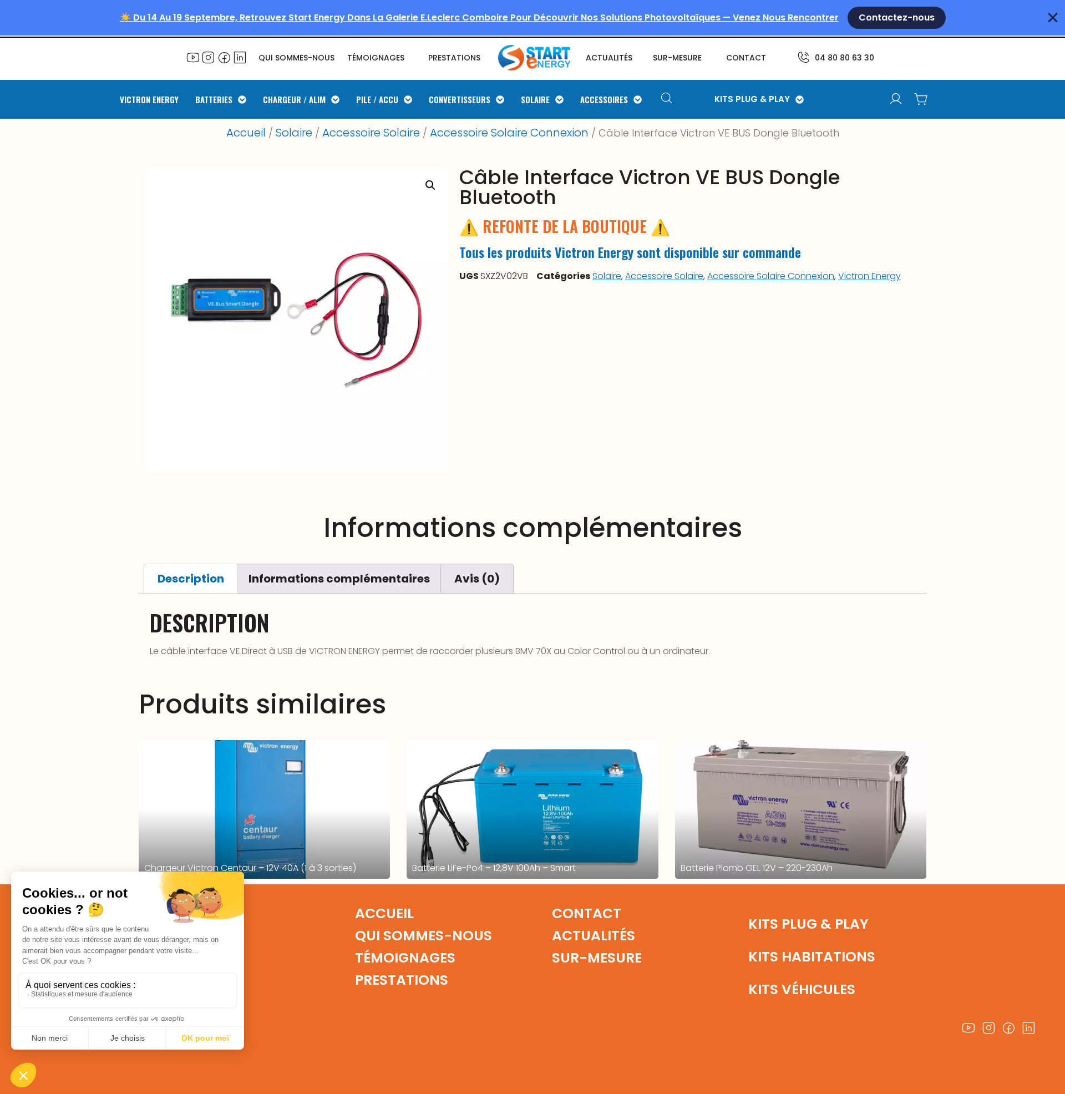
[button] (430, 185)
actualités (609, 57)
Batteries (213, 99)
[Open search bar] (668, 100)
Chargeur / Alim (294, 99)
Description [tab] (191, 578)
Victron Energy (149, 99)
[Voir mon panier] (921, 99)
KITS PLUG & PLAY (752, 99)
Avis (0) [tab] (477, 578)
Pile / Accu (377, 99)
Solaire (535, 99)
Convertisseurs (459, 99)
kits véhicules (801, 989)
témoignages (375, 57)
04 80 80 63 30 (844, 57)
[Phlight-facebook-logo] (224, 57)
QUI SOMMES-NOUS (296, 57)
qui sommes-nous (423, 935)
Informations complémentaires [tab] (339, 578)
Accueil (246, 132)
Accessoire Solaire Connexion (509, 132)
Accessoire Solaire (371, 132)
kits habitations (811, 956)
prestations (454, 57)
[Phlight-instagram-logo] (209, 57)
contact (746, 57)
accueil (384, 913)
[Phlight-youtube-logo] (193, 57)
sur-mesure (677, 57)
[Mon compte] (896, 99)
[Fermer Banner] (1052, 17)
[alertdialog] (532, 18)
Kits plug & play (808, 924)
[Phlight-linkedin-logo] (240, 57)
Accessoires (604, 99)
